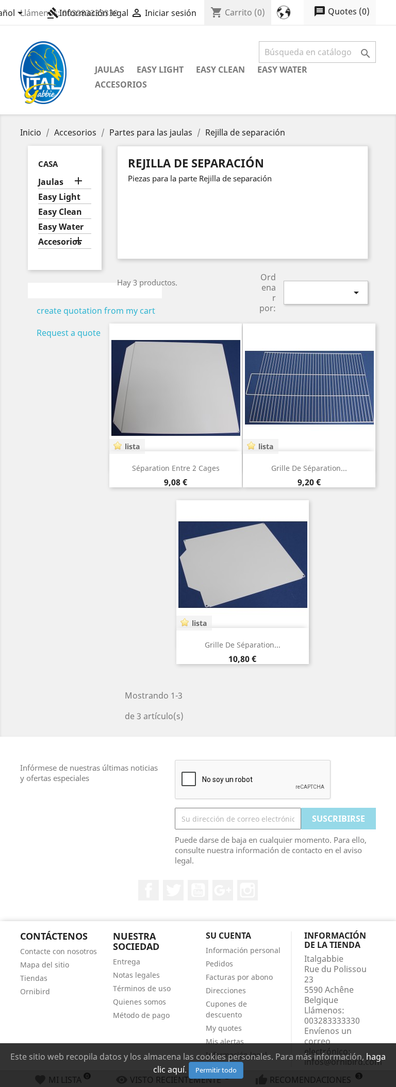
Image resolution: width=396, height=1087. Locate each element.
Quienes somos (139, 1002)
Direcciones (226, 990)
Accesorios (121, 84)
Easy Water (282, 69)
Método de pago (141, 1015)
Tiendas (33, 978)
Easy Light (160, 69)
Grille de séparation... (309, 468)
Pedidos (219, 964)
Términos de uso (142, 988)
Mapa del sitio (44, 965)
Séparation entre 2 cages (176, 468)
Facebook (148, 890)
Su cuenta (228, 935)
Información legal (87, 13)
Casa (48, 164)
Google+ (222, 890)
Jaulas (109, 69)
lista (132, 446)
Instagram (247, 890)
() (342, 11)
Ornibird (35, 991)
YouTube (198, 890)
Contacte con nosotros (58, 951)
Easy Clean (220, 69)
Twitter (173, 890)
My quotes (224, 1028)
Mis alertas (225, 1041)
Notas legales (136, 975)
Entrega (126, 961)
